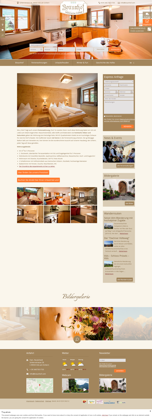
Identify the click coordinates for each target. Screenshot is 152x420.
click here (105, 415)
